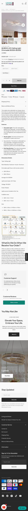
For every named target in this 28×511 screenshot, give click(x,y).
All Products (12, 9)
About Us (14, 334)
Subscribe (14, 466)
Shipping (10, 59)
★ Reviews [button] (26, 257)
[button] (2, 3)
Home (3, 9)
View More (7, 375)
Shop (7, 9)
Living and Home (7, 506)
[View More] (14, 361)
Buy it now (14, 86)
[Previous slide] (3, 290)
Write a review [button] (14, 302)
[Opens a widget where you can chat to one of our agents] (22, 508)
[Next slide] (7, 290)
